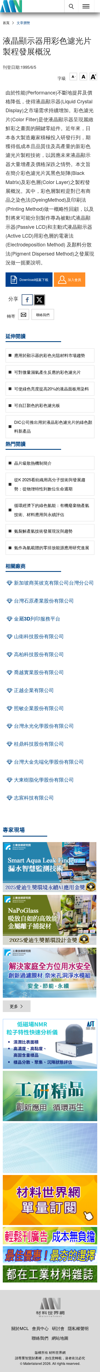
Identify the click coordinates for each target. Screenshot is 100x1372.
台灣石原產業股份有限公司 (43, 600)
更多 (14, 1006)
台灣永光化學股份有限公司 (43, 725)
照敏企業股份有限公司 (38, 708)
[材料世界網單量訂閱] (50, 1200)
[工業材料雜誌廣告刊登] (50, 1254)
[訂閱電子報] (50, 1148)
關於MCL (20, 1328)
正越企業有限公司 (33, 690)
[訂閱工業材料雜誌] (50, 1273)
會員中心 (40, 1328)
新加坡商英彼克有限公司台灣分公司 (53, 582)
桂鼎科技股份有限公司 (38, 743)
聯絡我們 (42, 314)
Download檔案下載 (33, 279)
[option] (50, 1045)
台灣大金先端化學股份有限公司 (48, 761)
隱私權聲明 (78, 1328)
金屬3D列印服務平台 (36, 618)
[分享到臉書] (27, 300)
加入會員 (74, 279)
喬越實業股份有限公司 (38, 672)
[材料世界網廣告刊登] (50, 1235)
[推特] (39, 300)
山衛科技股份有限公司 (38, 636)
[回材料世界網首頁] (11, 6)
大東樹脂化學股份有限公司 (43, 779)
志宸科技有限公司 (33, 797)
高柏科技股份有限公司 (38, 654)
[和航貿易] (50, 1044)
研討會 (58, 1328)
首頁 (6, 22)
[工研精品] (50, 1096)
